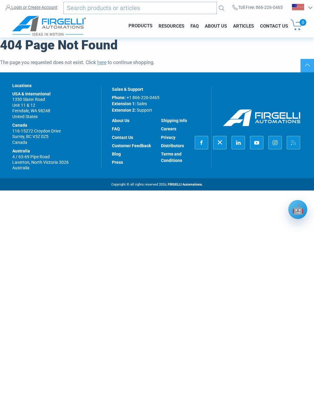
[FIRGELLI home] (262, 117)
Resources (171, 26)
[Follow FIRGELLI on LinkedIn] (238, 142)
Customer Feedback (131, 145)
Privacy (168, 137)
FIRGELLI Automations (185, 184)
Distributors (172, 145)
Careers (168, 128)
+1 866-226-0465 (143, 97)
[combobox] (140, 8)
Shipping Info (174, 120)
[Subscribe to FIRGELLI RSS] (293, 142)
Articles (243, 26)
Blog (116, 154)
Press (117, 162)
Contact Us (274, 26)
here (101, 62)
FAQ (194, 26)
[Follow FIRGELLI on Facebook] (201, 142)
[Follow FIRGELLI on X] (220, 142)
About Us (216, 26)
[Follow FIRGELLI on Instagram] (275, 142)
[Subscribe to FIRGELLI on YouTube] (256, 142)
